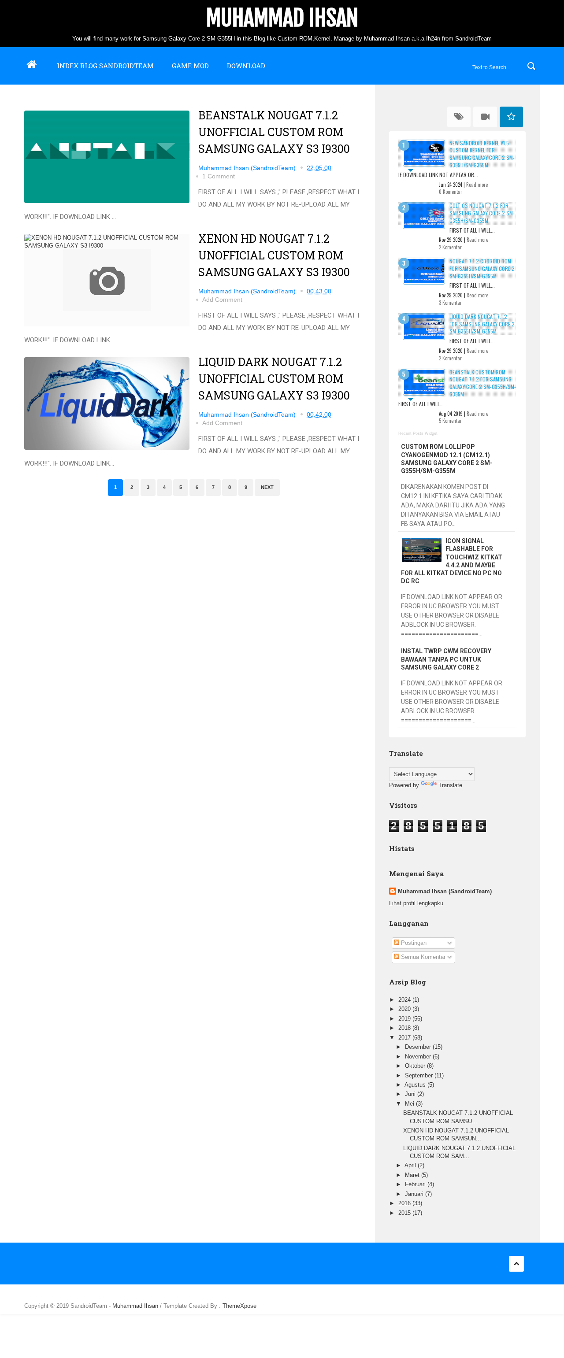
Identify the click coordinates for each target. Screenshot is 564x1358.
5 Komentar (450, 420)
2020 (405, 1009)
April (411, 1165)
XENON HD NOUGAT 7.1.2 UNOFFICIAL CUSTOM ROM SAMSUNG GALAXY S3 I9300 (274, 255)
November (419, 1056)
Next (267, 487)
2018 (405, 1028)
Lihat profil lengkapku (416, 903)
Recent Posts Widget (418, 433)
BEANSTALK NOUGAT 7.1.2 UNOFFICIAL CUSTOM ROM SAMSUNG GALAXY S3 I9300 (274, 132)
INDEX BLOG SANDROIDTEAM (105, 65)
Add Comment (222, 299)
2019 (405, 1018)
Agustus (415, 1084)
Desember (419, 1046)
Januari (415, 1194)
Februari (416, 1184)
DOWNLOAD (246, 65)
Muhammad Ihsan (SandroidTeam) (445, 891)
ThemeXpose (239, 1305)
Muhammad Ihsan (282, 18)
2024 (405, 999)
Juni (411, 1094)
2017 (405, 1037)
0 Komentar (450, 191)
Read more (477, 184)
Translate (450, 785)
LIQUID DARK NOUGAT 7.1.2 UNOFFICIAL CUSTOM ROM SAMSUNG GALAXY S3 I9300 (274, 379)
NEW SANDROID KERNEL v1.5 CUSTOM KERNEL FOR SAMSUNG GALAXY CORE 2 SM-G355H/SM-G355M (482, 154)
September (419, 1075)
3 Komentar (450, 302)
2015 (405, 1213)
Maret (413, 1175)
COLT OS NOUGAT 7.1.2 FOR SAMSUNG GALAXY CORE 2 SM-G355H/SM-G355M (482, 213)
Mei (410, 1103)
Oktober (416, 1065)
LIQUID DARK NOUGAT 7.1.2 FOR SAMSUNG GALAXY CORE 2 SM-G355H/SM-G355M (482, 324)
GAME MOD (190, 65)
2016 (405, 1203)
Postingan (413, 943)
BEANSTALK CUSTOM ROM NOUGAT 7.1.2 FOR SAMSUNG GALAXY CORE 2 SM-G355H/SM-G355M (482, 383)
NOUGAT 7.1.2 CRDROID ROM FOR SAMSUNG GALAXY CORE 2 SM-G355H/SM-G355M (482, 268)
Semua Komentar (422, 957)
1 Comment (218, 176)
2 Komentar (450, 247)
